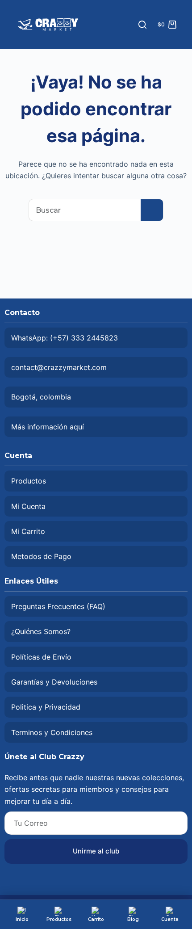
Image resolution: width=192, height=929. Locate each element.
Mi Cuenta (28, 506)
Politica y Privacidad (45, 706)
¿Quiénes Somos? (41, 631)
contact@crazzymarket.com (59, 367)
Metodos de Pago (41, 556)
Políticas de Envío (41, 656)
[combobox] (85, 210)
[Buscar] (142, 25)
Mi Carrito (28, 531)
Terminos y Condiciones (51, 732)
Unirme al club (96, 851)
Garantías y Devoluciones (54, 681)
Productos (28, 480)
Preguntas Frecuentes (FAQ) (58, 606)
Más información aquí (47, 426)
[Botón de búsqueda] (152, 210)
